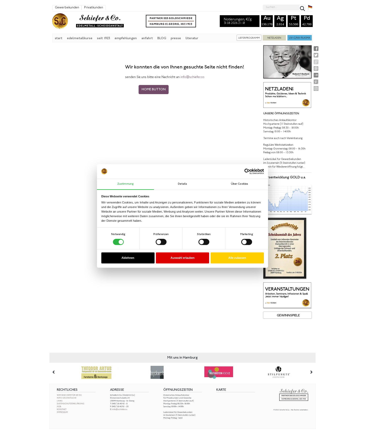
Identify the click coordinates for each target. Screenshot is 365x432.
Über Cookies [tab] (239, 184)
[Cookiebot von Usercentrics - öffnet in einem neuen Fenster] (247, 171)
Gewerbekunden (67, 7)
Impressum (62, 412)
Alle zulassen (237, 257)
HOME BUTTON (154, 89)
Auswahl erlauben (182, 257)
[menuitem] (58, 38)
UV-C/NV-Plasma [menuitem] (299, 38)
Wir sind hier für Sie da (69, 395)
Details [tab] (182, 184)
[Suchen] (302, 7)
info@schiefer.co (119, 409)
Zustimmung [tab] (125, 184)
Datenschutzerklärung (70, 404)
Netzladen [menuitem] (274, 38)
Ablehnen (127, 257)
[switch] (161, 242)
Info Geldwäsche (66, 398)
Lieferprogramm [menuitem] (249, 38)
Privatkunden (93, 7)
